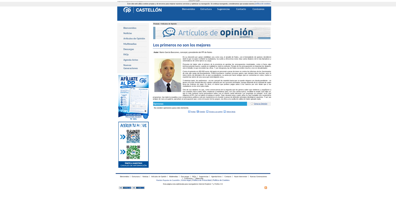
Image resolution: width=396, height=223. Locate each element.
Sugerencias (223, 9)
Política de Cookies (221, 180)
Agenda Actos (130, 60)
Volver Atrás (230, 111)
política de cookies (262, 4)
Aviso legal (186, 180)
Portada (156, 24)
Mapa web (199, 178)
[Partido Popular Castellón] (142, 12)
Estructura (206, 9)
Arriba (193, 111)
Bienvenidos (129, 28)
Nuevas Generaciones (130, 67)
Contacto (241, 9)
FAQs (126, 54)
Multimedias (129, 44)
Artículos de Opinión (169, 24)
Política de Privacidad (201, 180)
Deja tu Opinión (260, 104)
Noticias (127, 33)
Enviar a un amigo (216, 111)
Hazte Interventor (240, 176)
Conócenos (258, 9)
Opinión (202, 111)
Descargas (128, 49)
